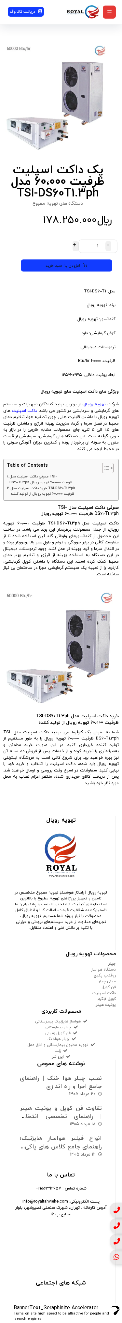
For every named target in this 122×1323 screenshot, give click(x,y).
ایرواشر (58, 1056)
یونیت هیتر (106, 1004)
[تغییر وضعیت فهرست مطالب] (104, 468)
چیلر (112, 963)
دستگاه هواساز (103, 969)
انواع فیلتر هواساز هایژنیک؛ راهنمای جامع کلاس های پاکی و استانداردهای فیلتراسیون (61, 1146)
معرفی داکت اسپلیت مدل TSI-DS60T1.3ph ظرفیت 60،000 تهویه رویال (40, 479)
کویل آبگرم (107, 999)
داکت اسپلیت (24, 411)
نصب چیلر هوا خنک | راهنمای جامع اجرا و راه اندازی (61, 1082)
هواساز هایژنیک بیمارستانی (58, 1021)
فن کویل (109, 987)
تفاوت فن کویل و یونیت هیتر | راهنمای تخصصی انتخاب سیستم (61, 1116)
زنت (58, 1050)
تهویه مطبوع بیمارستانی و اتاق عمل (57, 1045)
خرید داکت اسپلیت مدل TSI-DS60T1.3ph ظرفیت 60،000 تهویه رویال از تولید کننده (42, 491)
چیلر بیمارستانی (58, 1027)
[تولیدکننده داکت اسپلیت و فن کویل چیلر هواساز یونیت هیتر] (83, 12)
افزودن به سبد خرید (63, 265)
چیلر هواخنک (58, 1039)
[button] (109, 12)
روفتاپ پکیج (105, 975)
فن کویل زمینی (58, 1033)
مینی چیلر (107, 981)
